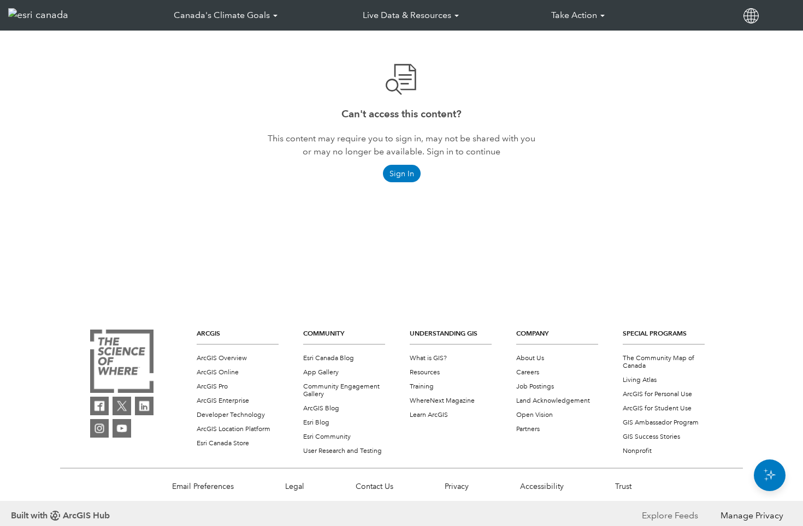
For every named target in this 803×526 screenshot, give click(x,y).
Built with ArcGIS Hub (60, 515)
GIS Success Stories (651, 437)
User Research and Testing (342, 451)
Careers (527, 372)
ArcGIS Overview (222, 358)
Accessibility (542, 486)
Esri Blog (316, 423)
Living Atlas (640, 380)
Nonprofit (637, 451)
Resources (425, 372)
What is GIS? (428, 358)
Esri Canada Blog (328, 358)
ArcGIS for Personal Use (657, 394)
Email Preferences (203, 486)
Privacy (457, 486)
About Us (530, 358)
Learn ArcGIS (429, 415)
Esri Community (327, 437)
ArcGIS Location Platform (233, 429)
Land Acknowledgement (553, 401)
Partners (528, 429)
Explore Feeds (670, 515)
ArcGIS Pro (212, 386)
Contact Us (374, 486)
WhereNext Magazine (442, 401)
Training (422, 386)
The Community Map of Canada (658, 362)
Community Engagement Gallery (341, 390)
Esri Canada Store (223, 443)
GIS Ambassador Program (661, 423)
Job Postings (535, 386)
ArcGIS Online (218, 372)
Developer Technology (231, 415)
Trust (623, 486)
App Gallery (321, 372)
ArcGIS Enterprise (223, 401)
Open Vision (534, 415)
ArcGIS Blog (321, 408)
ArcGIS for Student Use (657, 408)
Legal (294, 486)
